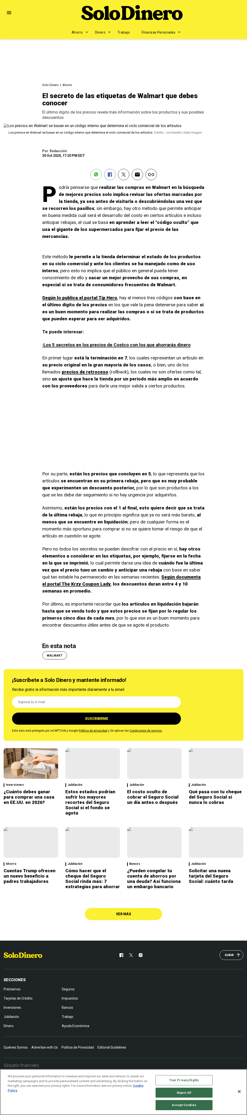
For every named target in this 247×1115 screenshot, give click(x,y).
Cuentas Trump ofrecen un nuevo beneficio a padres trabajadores (29, 876)
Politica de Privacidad (78, 1047)
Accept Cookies (184, 1105)
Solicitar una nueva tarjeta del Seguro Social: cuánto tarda (211, 876)
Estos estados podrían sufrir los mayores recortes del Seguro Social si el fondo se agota (90, 802)
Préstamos (12, 989)
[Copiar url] (151, 174)
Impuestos (70, 998)
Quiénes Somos (16, 1047)
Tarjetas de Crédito (18, 998)
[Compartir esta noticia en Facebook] (110, 174)
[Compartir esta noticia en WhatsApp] (96, 174)
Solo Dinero (50, 85)
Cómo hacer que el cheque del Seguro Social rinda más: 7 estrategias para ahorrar (92, 878)
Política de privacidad (93, 730)
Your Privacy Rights (184, 1080)
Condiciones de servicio (146, 730)
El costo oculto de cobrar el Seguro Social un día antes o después (152, 797)
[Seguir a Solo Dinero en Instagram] (140, 955)
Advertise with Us (44, 1047)
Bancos (134, 863)
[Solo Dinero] (132, 12)
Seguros (68, 989)
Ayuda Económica (75, 1026)
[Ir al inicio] (23, 955)
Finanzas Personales (158, 32)
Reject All (184, 1092)
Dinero (100, 32)
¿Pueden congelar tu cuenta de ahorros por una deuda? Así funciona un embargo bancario (154, 878)
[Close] (239, 1091)
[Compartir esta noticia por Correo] (137, 174)
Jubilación (75, 784)
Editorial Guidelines (111, 1047)
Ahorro (77, 32)
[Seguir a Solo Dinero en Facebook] (121, 955)
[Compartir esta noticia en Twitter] (123, 174)
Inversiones (15, 784)
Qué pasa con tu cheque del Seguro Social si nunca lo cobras (215, 797)
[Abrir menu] (9, 12)
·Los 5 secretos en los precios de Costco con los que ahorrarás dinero (116, 345)
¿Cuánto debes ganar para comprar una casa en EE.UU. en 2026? (29, 797)
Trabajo (123, 32)
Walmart (55, 655)
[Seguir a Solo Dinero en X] (131, 955)
